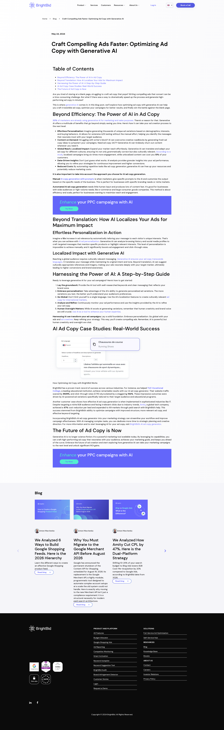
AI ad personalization (89, 241)
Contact (147, 665)
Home (44, 19)
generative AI (72, 104)
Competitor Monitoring (103, 651)
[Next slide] (165, 551)
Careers (147, 669)
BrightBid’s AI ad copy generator (145, 424)
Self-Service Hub (151, 638)
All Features (99, 633)
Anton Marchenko (46, 531)
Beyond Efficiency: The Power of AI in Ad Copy (79, 77)
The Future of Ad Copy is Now (71, 89)
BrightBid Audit (100, 670)
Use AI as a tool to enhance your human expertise (96, 311)
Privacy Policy (149, 679)
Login (96, 684)
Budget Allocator (101, 638)
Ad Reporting (99, 647)
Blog (55, 19)
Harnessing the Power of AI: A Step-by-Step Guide (81, 83)
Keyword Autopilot (101, 661)
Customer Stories (101, 679)
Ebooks (147, 656)
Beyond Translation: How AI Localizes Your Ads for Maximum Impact (90, 80)
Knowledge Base (151, 651)
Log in (153, 5)
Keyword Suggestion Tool (104, 665)
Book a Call (186, 5)
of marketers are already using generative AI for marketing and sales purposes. (93, 120)
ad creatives (67, 319)
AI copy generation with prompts (77, 179)
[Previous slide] (18, 551)
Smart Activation (101, 656)
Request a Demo (101, 688)
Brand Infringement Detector (106, 674)
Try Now (69, 208)
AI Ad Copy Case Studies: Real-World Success (79, 86)
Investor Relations (151, 674)
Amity (143, 404)
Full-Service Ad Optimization (156, 633)
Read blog (42, 572)
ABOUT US (148, 660)
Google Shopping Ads (103, 642)
